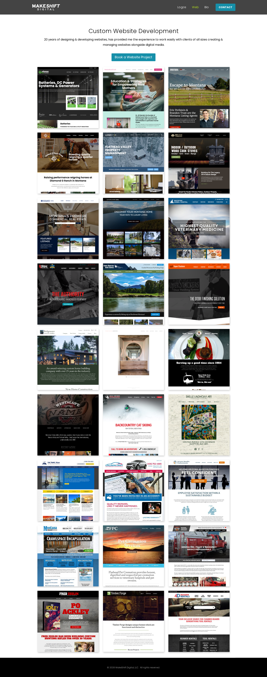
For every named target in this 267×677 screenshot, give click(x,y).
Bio (207, 7)
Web (195, 7)
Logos (181, 7)
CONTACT (225, 7)
